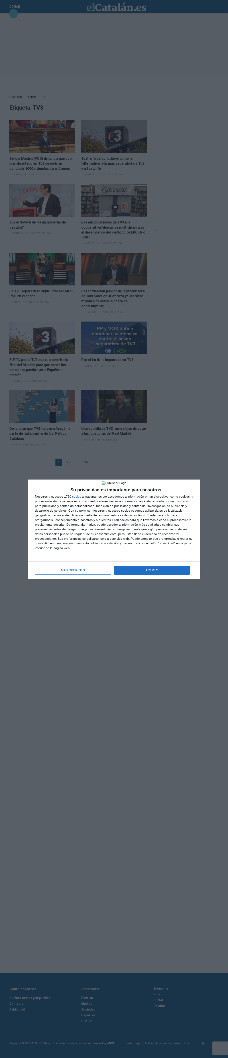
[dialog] (114, 529)
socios (76, 496)
